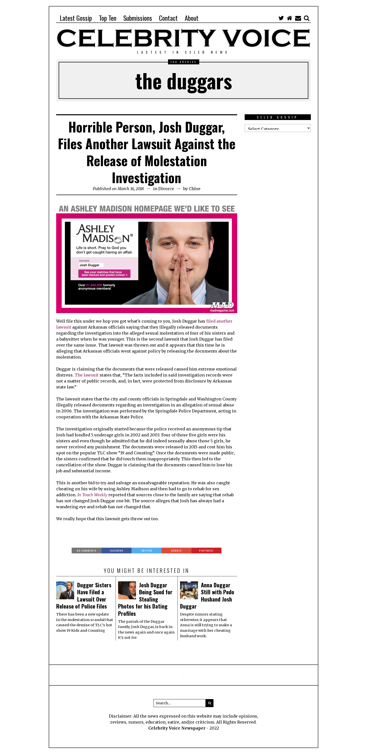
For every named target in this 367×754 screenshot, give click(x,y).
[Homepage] (289, 18)
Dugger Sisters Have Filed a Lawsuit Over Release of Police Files (83, 595)
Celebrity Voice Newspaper (176, 728)
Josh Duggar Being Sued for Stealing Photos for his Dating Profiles (145, 599)
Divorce (166, 188)
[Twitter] (281, 18)
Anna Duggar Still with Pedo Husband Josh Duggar (207, 595)
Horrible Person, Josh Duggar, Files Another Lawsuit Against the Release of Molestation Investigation (146, 152)
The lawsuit (87, 375)
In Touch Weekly (92, 494)
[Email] (298, 18)
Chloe (194, 188)
